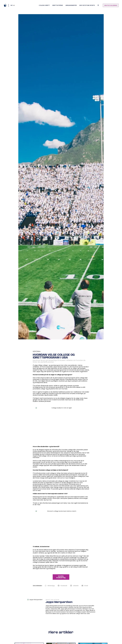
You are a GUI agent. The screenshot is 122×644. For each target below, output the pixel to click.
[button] (50, 586)
